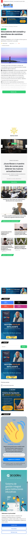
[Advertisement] (14, 111)
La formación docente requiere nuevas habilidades (6, 233)
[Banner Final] (14, 20)
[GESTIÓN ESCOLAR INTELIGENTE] (12, 338)
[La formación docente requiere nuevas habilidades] (7, 227)
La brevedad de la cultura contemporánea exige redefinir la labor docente (21, 233)
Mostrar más (14, 91)
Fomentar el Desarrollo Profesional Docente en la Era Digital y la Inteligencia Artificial (7, 247)
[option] (14, 146)
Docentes (15, 26)
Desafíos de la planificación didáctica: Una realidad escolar (14, 147)
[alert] (14, 385)
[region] (14, 523)
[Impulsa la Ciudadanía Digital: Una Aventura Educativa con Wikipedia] (21, 241)
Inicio (3, 26)
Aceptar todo (14, 525)
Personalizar (14, 528)
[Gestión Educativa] (8, 5)
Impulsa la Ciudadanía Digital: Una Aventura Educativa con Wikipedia (20, 247)
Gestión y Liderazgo (9, 26)
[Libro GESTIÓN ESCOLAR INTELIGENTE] (14, 12)
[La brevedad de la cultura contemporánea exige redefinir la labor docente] (21, 227)
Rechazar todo (14, 532)
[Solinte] (12, 410)
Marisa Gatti (5, 43)
